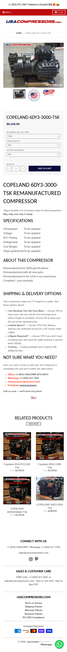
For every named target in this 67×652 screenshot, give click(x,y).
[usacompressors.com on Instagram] (31, 559)
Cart (60, 12)
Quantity (11, 164)
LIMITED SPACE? (13, 141)
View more (33, 424)
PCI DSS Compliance (33, 617)
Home (19, 33)
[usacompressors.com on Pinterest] (36, 559)
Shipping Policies (33, 606)
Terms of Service (33, 603)
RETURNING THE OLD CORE (18, 132)
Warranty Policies (33, 610)
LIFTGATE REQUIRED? (15, 150)
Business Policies (33, 614)
